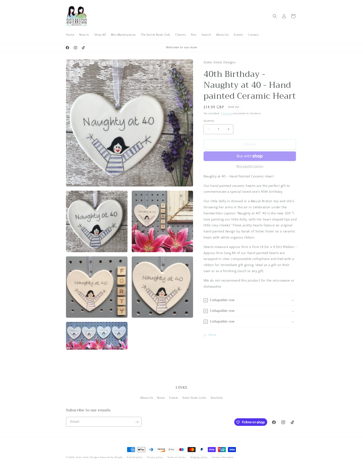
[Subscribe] (136, 422)
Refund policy (135, 457)
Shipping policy (199, 457)
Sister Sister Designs (87, 457)
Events (173, 397)
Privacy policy (155, 457)
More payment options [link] (249, 166)
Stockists (216, 397)
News (161, 397)
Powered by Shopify (111, 457)
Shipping (226, 113)
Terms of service (176, 457)
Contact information (223, 457)
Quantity (209, 120)
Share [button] (212, 335)
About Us (146, 397)
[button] (274, 16)
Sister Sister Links (194, 397)
